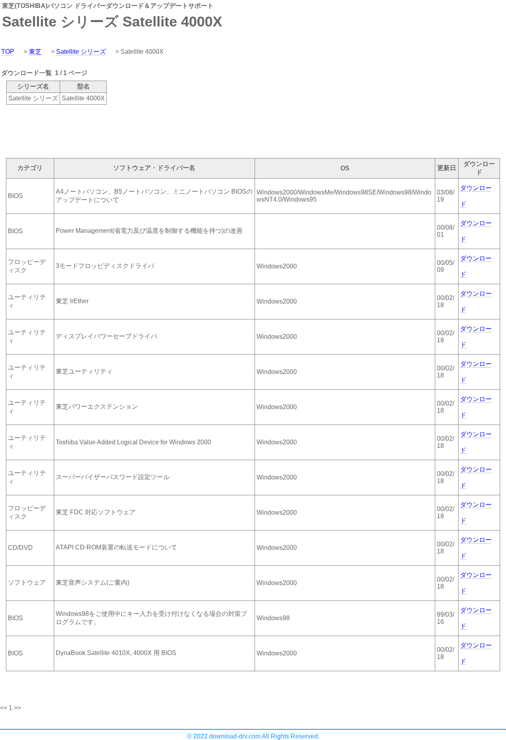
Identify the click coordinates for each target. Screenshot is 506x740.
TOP (7, 51)
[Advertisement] (144, 131)
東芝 (35, 51)
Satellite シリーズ (81, 51)
